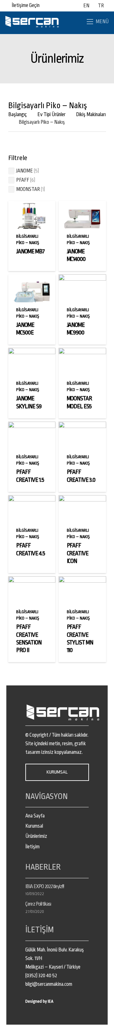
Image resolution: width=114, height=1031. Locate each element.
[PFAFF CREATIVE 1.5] (32, 426)
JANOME (24, 171)
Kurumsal (34, 826)
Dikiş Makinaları (91, 114)
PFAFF (22, 180)
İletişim (32, 847)
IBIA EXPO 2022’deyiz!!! (44, 886)
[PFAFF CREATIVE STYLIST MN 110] (82, 580)
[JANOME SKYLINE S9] (32, 352)
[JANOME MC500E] (32, 278)
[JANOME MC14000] (82, 205)
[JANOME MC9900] (82, 278)
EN (86, 6)
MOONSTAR (28, 189)
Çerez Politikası (38, 904)
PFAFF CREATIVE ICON (78, 553)
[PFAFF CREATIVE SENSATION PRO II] (32, 580)
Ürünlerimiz (36, 836)
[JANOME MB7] (32, 205)
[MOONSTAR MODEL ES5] (82, 352)
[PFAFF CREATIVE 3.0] (82, 426)
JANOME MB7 (30, 251)
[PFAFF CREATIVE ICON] (82, 499)
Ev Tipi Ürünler (51, 114)
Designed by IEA (39, 1001)
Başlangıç (17, 114)
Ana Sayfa (35, 816)
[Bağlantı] (32, 21)
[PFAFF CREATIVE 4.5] (32, 499)
